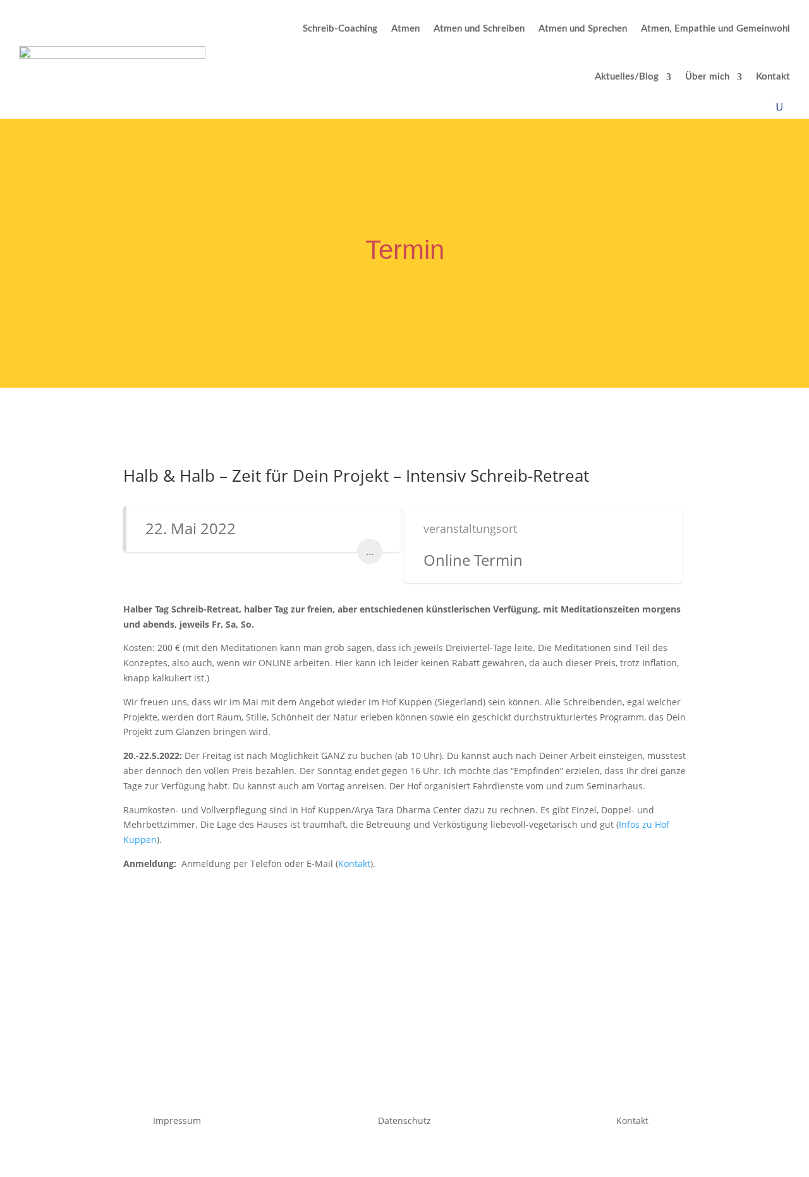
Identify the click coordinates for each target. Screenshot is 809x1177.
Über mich (707, 76)
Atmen (405, 28)
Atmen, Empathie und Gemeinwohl (715, 28)
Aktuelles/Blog (627, 76)
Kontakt (773, 76)
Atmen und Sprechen (582, 28)
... (370, 551)
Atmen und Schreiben (479, 28)
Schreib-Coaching (340, 28)
